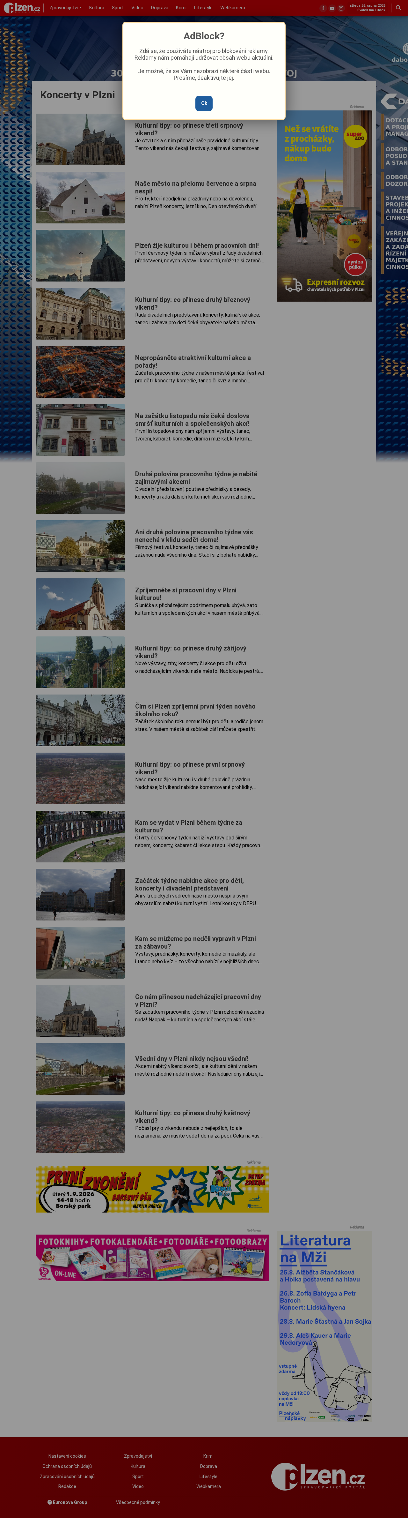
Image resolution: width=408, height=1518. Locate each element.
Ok (204, 103)
